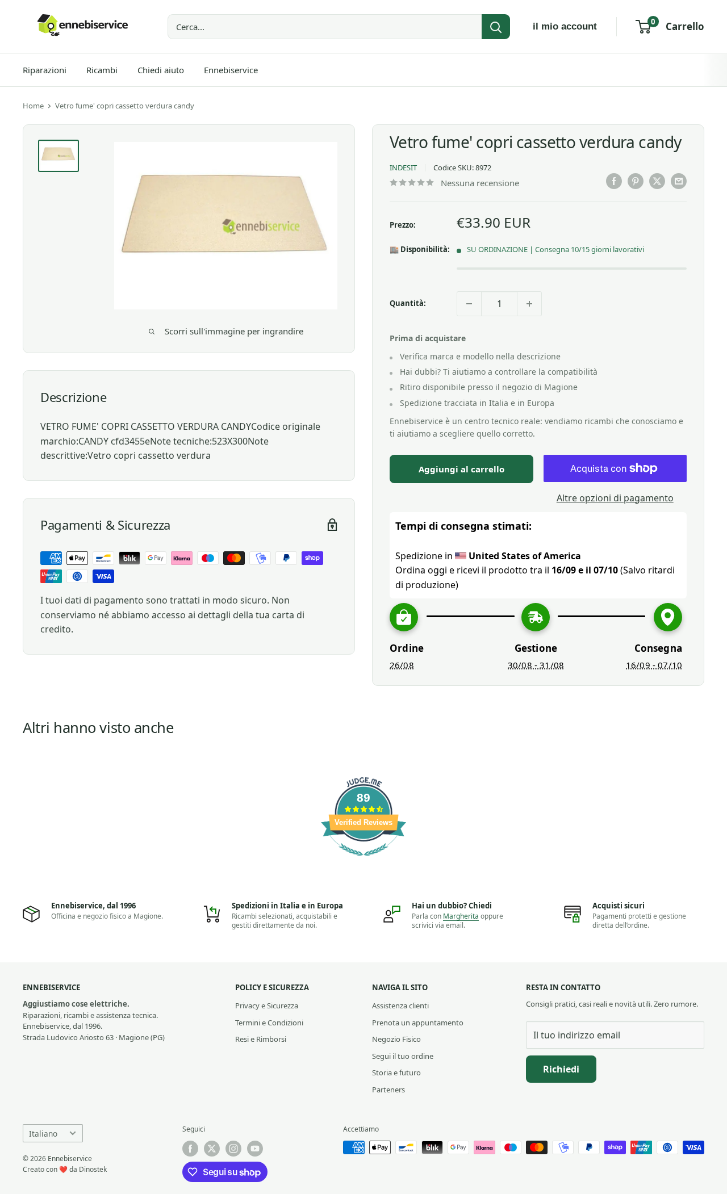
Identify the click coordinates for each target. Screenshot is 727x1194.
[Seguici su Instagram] (233, 1149)
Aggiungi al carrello (461, 469)
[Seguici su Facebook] (190, 1149)
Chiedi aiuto (160, 70)
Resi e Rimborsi (260, 1039)
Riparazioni (44, 70)
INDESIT (403, 167)
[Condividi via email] (679, 181)
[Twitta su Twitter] (657, 181)
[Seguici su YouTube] (255, 1149)
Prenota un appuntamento (417, 1022)
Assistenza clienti (400, 1005)
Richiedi (561, 1069)
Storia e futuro (396, 1072)
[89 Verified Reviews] (363, 861)
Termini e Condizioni (269, 1022)
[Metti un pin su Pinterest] (636, 181)
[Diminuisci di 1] (469, 304)
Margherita (461, 916)
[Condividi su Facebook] (614, 181)
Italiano (43, 1133)
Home (33, 105)
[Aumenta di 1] (529, 304)
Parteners (388, 1089)
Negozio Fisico (396, 1039)
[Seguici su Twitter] (212, 1149)
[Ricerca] (496, 26)
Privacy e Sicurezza (266, 1005)
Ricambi (102, 70)
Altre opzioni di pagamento (615, 498)
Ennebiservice (231, 70)
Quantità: (408, 303)
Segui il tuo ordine (402, 1056)
